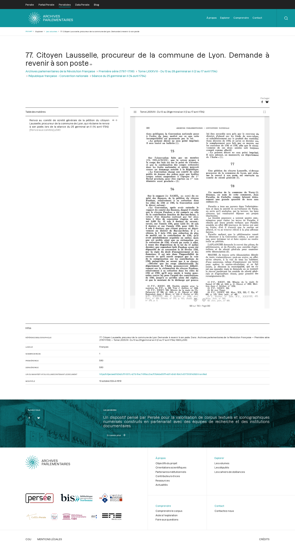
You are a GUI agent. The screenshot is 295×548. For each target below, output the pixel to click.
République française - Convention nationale (58, 76)
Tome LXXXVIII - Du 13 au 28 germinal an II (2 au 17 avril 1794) (177, 71)
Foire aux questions (167, 519)
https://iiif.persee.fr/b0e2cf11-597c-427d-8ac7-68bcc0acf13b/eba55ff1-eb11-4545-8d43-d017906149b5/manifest (153, 374)
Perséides (65, 4)
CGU (28, 539)
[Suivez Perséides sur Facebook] (29, 417)
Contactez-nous (224, 510)
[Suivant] (204, 300)
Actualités (162, 484)
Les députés (222, 467)
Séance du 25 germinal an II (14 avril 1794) (119, 76)
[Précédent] (195, 300)
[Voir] (91, 63)
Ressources (163, 480)
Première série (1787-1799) (116, 71)
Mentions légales (49, 539)
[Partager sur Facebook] (262, 102)
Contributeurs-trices (168, 476)
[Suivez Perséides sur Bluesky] (38, 417)
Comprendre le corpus (169, 510)
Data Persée (82, 4)
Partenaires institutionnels (171, 471)
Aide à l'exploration (167, 515)
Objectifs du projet (166, 463)
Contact (257, 17)
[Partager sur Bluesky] (267, 102)
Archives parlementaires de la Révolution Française (60, 71)
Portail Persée (46, 4)
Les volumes (51, 31)
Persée (29, 4)
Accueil (28, 31)
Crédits (264, 539)
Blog (96, 4)
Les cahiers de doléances (230, 471)
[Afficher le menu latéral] (135, 112)
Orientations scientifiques (171, 467)
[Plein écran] (264, 112)
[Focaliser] (116, 120)
